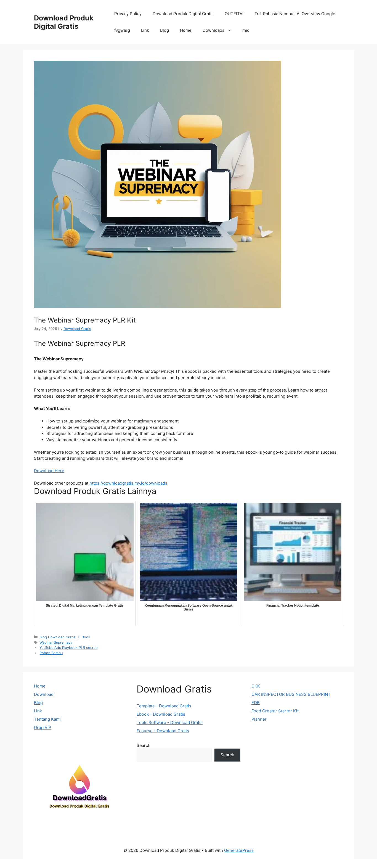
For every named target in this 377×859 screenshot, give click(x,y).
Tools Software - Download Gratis (170, 722)
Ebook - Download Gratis (161, 714)
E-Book (84, 637)
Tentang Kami (47, 719)
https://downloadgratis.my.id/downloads (128, 483)
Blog (164, 30)
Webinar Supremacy (55, 642)
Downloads (213, 30)
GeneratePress (239, 850)
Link (145, 30)
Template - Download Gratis (164, 706)
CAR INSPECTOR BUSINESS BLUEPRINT (291, 694)
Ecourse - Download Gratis (163, 730)
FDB (255, 702)
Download (44, 694)
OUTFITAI (234, 13)
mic (245, 30)
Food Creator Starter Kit (275, 710)
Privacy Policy (128, 13)
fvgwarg (122, 30)
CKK (255, 686)
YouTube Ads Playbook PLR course (68, 648)
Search (143, 745)
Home (186, 30)
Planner (259, 719)
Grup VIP (42, 727)
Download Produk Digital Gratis (64, 22)
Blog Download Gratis (57, 637)
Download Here (49, 470)
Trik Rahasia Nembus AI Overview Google (294, 13)
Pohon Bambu (51, 653)
